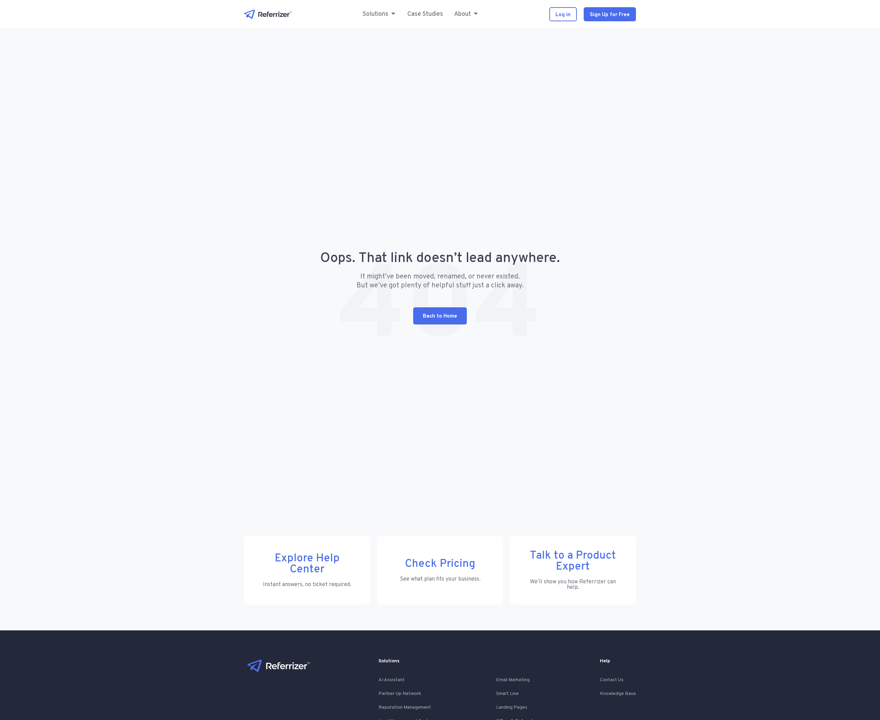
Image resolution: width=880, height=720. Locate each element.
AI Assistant (391, 680)
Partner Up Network (399, 694)
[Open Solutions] (393, 14)
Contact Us (612, 680)
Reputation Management (404, 707)
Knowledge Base (618, 694)
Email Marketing (513, 680)
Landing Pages (511, 707)
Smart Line (507, 694)
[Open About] (476, 14)
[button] (375, 14)
